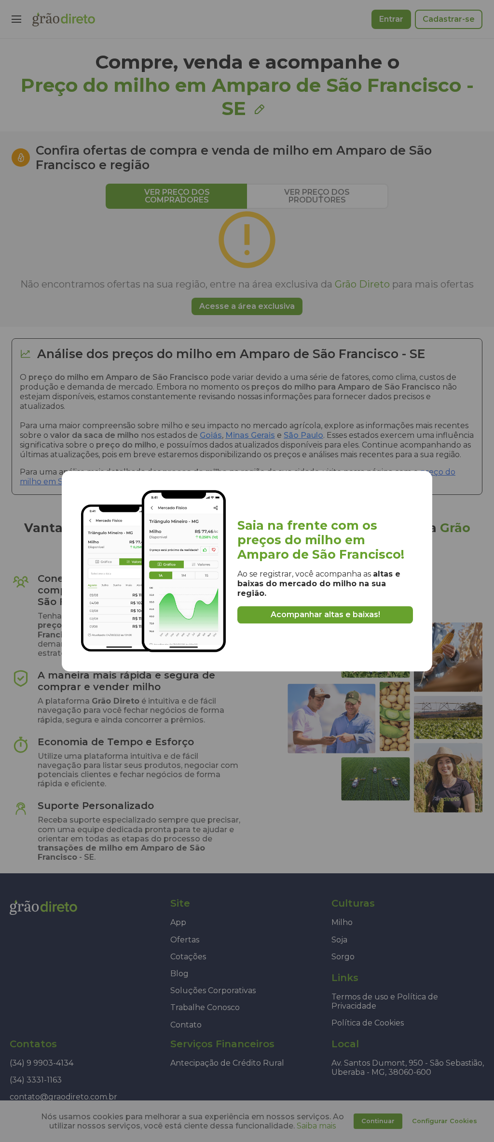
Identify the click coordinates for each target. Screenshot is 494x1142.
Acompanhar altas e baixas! (325, 615)
